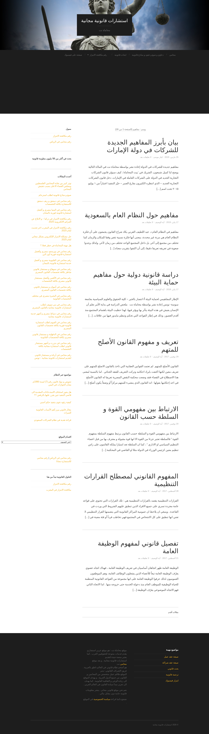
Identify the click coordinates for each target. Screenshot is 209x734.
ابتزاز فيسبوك (171, 680)
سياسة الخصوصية (102, 699)
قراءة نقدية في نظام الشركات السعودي (52, 420)
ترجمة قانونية (172, 674)
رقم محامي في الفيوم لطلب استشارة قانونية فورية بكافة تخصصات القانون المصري (53, 325)
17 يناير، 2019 (172, 222)
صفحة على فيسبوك (73, 55)
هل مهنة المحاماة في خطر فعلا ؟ (55, 245)
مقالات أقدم (173, 612)
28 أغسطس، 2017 (170, 491)
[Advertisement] (104, 94)
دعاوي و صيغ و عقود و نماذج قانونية (148, 55)
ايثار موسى (158, 157)
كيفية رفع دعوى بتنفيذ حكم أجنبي (55, 402)
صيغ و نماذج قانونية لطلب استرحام (55, 195)
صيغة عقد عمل (171, 657)
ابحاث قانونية (120, 55)
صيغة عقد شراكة (170, 662)
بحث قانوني (173, 668)
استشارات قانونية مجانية (104, 20)
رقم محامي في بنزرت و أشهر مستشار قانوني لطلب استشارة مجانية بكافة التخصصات (53, 346)
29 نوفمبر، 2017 (171, 357)
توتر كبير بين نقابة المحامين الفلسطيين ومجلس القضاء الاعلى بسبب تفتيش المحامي (53, 186)
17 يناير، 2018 (172, 289)
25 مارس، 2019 (171, 157)
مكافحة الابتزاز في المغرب (58, 490)
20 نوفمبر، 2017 (171, 424)
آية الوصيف (159, 222)
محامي (172, 55)
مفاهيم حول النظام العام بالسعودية (131, 215)
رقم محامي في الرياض (60, 141)
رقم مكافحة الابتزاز (98, 55)
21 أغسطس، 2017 (170, 558)
